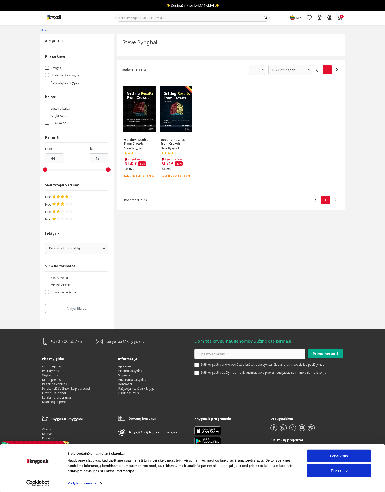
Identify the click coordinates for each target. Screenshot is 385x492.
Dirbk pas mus (128, 393)
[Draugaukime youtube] (302, 429)
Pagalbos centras (54, 384)
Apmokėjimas (52, 366)
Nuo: (48, 149)
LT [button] (297, 18)
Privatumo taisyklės (132, 379)
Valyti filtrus (76, 308)
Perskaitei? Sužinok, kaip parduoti (66, 388)
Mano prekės (51, 379)
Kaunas (47, 434)
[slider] (45, 169)
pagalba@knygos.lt (125, 341)
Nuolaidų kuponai (54, 402)
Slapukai (124, 375)
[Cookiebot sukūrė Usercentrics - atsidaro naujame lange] (37, 483)
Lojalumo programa (56, 397)
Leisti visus (339, 456)
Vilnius (46, 429)
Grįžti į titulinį (57, 41)
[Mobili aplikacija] (207, 441)
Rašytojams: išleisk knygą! (136, 388)
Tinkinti (336, 470)
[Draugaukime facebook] (274, 429)
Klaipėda (48, 438)
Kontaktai (125, 384)
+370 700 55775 (66, 341)
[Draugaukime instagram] (283, 429)
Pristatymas (50, 371)
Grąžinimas (50, 375)
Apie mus (124, 366)
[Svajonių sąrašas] (309, 17)
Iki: (91, 149)
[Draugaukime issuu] (311, 429)
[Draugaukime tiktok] (293, 429)
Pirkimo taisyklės (130, 371)
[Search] (265, 17)
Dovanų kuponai (54, 393)
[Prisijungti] (329, 17)
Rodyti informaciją (81, 483)
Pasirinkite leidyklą (76, 250)
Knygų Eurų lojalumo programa (155, 432)
